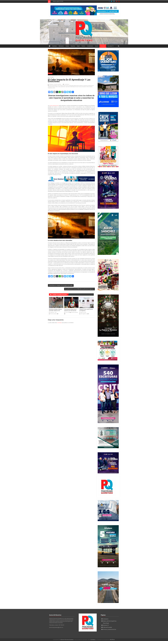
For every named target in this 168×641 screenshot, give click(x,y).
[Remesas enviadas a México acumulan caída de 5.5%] (56, 302)
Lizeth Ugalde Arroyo (83, 313)
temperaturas (50, 87)
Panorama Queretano (53, 313)
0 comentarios (66, 84)
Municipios (61, 46)
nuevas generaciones (61, 86)
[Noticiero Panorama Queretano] (84, 31)
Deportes (73, 46)
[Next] (116, 126)
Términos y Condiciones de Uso (109, 629)
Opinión (96, 46)
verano (54, 87)
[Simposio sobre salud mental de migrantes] (86, 302)
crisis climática (60, 85)
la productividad (90, 85)
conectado (59, 322)
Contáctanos (90, 46)
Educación (102, 46)
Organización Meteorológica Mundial (71, 86)
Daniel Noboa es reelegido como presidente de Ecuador (61, 285)
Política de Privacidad (107, 627)
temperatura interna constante (87, 86)
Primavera (80, 86)
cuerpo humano (65, 85)
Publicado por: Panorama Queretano (55, 84)
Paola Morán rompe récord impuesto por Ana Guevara (70, 310)
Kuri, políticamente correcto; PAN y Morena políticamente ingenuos (79, 289)
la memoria (85, 85)
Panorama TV (110, 46)
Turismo (83, 46)
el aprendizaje (71, 85)
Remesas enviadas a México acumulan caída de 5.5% (55, 310)
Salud (78, 46)
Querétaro (54, 46)
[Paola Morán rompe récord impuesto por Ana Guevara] (71, 302)
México (56, 86)
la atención (81, 85)
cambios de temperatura (53, 85)
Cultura (67, 46)
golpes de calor (76, 85)
